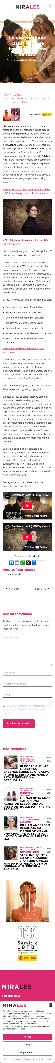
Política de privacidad (31, 1059)
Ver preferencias (27, 1052)
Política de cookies (12, 1059)
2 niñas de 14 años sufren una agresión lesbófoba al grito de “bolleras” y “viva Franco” (27, 804)
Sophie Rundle (31, 378)
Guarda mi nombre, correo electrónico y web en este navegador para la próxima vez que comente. (27, 710)
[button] (50, 1005)
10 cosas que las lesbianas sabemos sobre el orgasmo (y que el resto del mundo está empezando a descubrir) (27, 773)
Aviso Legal (46, 1059)
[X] (28, 563)
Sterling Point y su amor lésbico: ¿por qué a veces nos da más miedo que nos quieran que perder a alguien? (26, 862)
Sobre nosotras (11, 996)
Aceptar (27, 1036)
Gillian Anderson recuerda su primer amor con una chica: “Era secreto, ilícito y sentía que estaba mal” (27, 832)
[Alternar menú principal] (3, 7)
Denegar (27, 1044)
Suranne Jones (14, 307)
